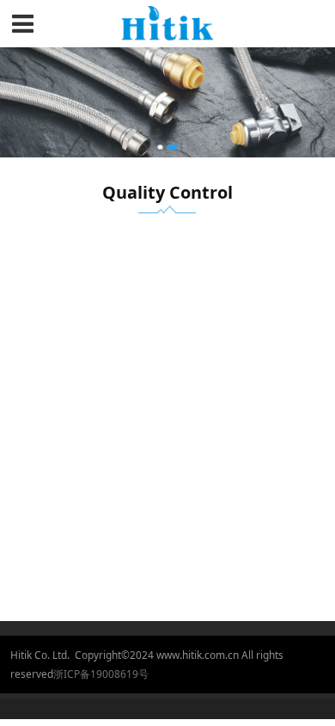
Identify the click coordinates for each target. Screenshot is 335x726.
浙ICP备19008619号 (101, 673)
